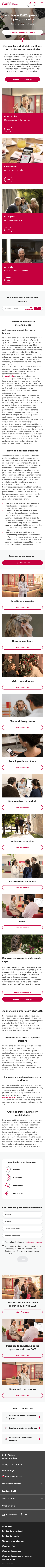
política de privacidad (34, 1242)
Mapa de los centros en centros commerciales (17, 1557)
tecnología (9, 376)
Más (8, 129)
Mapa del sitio (9, 1546)
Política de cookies (11, 1535)
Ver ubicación (29, 308)
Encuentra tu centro (22, 992)
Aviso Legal (7, 1525)
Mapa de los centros (11, 1551)
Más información (22, 607)
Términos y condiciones (13, 1540)
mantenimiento (9, 1097)
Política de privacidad (12, 1530)
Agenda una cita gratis (22, 79)
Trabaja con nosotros (12, 1464)
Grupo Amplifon (9, 1458)
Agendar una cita (22, 562)
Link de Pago (8, 1470)
